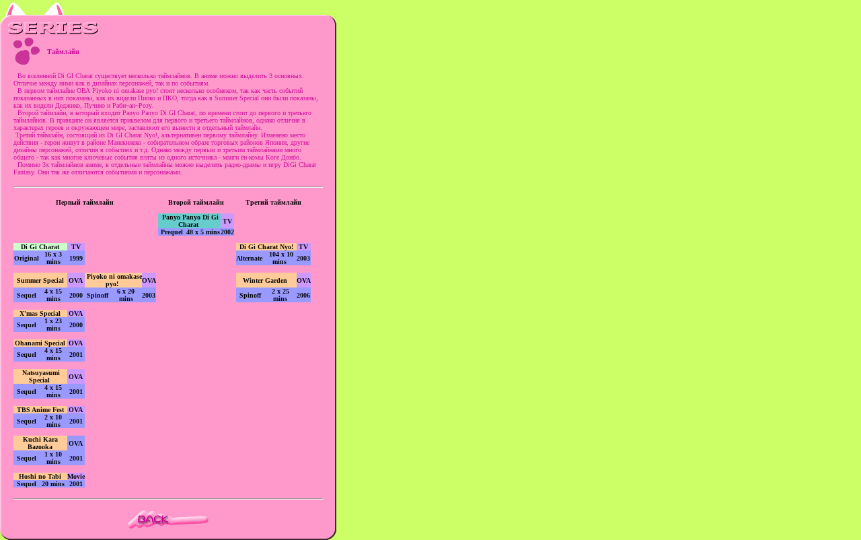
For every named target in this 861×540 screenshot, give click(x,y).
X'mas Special (41, 313)
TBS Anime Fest (40, 409)
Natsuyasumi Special (40, 376)
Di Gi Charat (40, 246)
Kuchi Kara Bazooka (40, 443)
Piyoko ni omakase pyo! (114, 280)
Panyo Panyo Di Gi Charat (190, 220)
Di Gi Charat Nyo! (266, 246)
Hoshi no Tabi (40, 476)
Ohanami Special (40, 343)
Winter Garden (267, 280)
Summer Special (40, 280)
